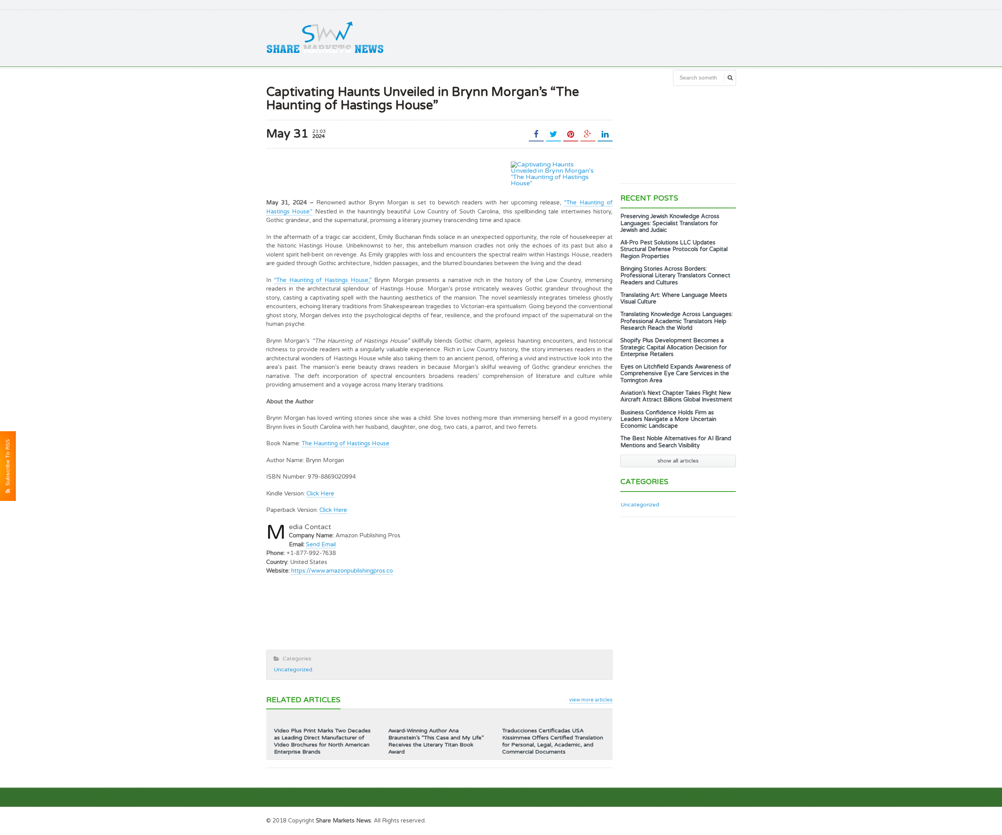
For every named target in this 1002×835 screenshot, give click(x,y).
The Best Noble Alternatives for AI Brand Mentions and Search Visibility (675, 441)
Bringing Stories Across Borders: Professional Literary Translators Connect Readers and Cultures (675, 276)
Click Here (320, 493)
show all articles (678, 460)
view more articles (591, 700)
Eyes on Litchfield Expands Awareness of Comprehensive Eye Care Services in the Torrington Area (675, 373)
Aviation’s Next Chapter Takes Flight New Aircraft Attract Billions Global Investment (676, 396)
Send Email (321, 544)
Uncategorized (293, 669)
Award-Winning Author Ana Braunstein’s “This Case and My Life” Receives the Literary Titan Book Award (436, 741)
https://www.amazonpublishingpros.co (342, 570)
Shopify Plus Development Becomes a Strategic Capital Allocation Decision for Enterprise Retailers (673, 347)
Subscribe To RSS (7, 464)
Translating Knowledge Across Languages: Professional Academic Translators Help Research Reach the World (676, 321)
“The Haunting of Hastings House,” (322, 280)
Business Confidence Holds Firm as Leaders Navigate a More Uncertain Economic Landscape (668, 419)
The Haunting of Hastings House (345, 443)
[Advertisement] (593, 37)
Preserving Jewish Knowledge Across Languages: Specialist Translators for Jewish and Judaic (669, 223)
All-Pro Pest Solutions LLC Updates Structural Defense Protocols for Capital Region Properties (674, 249)
